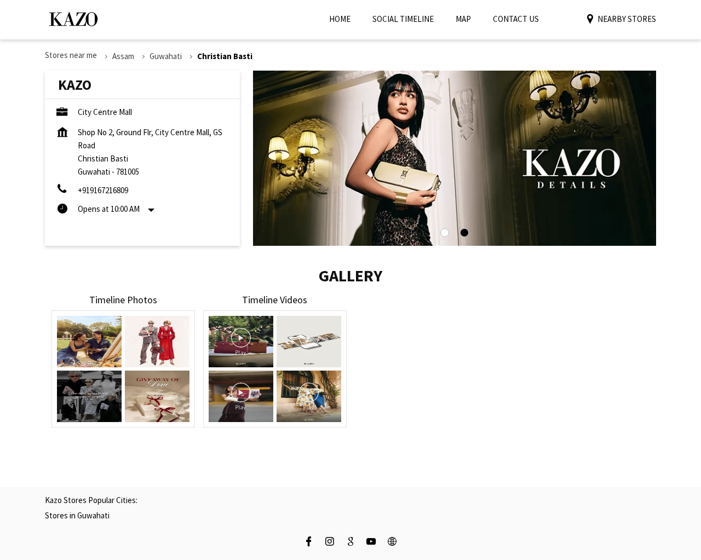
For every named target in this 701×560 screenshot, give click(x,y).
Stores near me (71, 55)
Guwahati (166, 56)
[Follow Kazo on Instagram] (329, 543)
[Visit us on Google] (350, 543)
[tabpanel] (454, 158)
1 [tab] (444, 232)
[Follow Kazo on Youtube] (371, 543)
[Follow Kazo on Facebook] (308, 543)
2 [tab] (464, 232)
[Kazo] (73, 19)
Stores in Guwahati (77, 515)
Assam (123, 56)
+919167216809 (103, 190)
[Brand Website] (392, 543)
